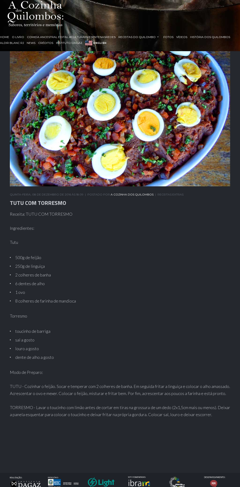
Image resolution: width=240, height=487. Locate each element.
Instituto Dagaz (69, 43)
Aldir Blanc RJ (12, 43)
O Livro (18, 37)
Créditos (45, 43)
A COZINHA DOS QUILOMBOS (132, 194)
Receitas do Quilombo (137, 37)
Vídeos (181, 37)
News (31, 43)
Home (4, 37)
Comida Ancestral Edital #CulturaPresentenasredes (71, 37)
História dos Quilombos (210, 37)
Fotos (168, 37)
